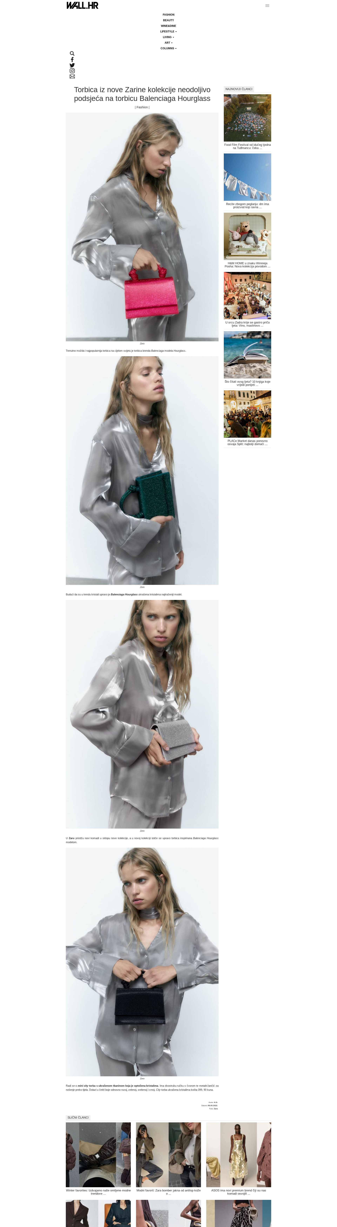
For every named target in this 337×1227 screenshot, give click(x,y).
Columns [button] (168, 48)
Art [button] (168, 42)
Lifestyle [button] (167, 31)
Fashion (168, 14)
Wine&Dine (168, 25)
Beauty (168, 20)
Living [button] (167, 37)
